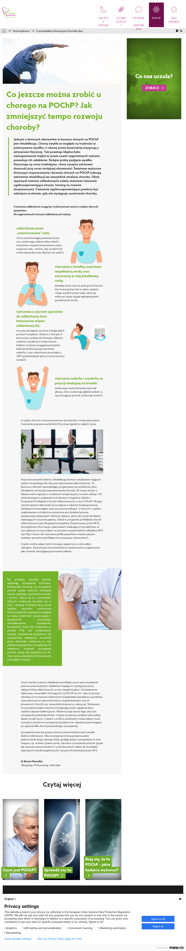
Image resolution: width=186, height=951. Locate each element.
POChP (156, 18)
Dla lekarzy (174, 19)
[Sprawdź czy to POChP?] (62, 839)
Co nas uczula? (121, 21)
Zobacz (152, 88)
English (9, 898)
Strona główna (21, 31)
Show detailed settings (17, 938)
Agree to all (158, 918)
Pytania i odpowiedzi (138, 23)
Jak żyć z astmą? (103, 21)
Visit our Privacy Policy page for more (59, 938)
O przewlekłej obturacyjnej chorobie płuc (59, 31)
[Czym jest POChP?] (21, 839)
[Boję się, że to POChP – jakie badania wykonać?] (103, 839)
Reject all (158, 926)
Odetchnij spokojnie (9, 12)
